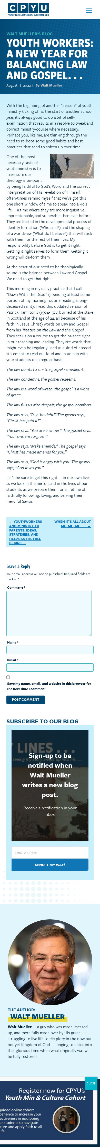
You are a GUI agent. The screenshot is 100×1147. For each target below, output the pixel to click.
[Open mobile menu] (89, 10)
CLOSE (91, 1083)
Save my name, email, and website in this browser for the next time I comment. (49, 686)
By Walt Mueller (48, 85)
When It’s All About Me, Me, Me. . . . (72, 523)
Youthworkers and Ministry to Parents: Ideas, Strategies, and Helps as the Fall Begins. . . (25, 532)
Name (13, 642)
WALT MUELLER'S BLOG (29, 34)
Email (12, 660)
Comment (16, 587)
